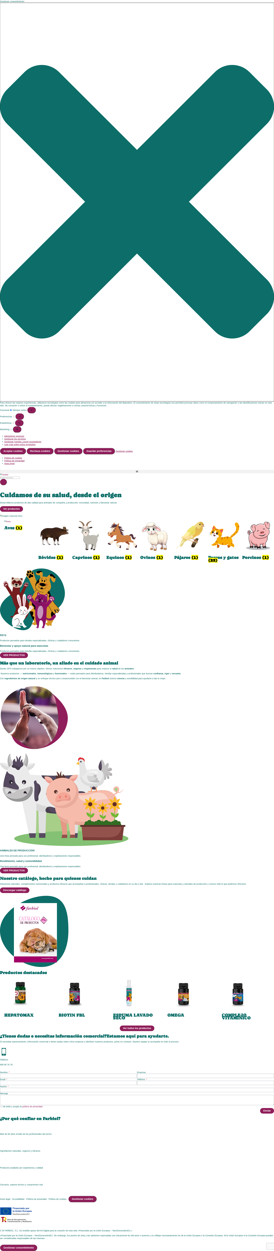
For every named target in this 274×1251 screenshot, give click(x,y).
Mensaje (4, 1093)
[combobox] (10, 478)
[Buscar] (3, 482)
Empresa (141, 1072)
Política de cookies (13, 458)
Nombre (4, 1072)
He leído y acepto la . (23, 1106)
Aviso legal (9, 463)
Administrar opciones (14, 436)
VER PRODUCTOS (14, 655)
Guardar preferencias (99, 451)
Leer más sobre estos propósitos (20, 444)
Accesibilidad (18, 1199)
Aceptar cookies (13, 451)
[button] (137, 202)
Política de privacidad (14, 460)
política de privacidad (32, 1106)
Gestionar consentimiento (18, 1247)
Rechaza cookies (40, 451)
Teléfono (141, 1079)
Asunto (3, 1086)
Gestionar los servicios (15, 439)
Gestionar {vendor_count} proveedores (22, 441)
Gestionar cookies (68, 451)
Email (3, 1079)
